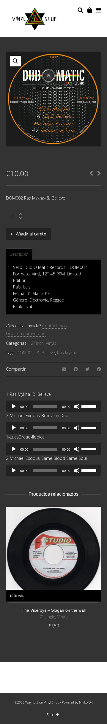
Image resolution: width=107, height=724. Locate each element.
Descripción (19, 254)
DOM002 (25, 352)
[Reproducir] (14, 406)
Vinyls (51, 343)
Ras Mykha (67, 352)
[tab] (19, 254)
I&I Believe (45, 352)
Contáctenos (54, 325)
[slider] (89, 406)
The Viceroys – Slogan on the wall (54, 610)
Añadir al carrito (31, 234)
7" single (47, 617)
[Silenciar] (77, 406)
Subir (50, 714)
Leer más (16, 596)
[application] (53, 406)
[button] (15, 61)
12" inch (36, 343)
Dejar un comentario (25, 334)
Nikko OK (86, 702)
